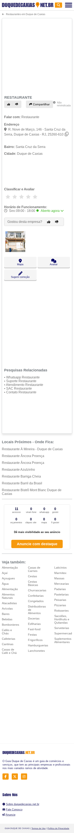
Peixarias (60, 599)
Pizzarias (60, 605)
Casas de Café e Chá (9, 651)
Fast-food (34, 629)
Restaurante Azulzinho (18, 469)
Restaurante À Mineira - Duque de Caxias (32, 449)
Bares (5, 614)
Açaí (5, 573)
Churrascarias (37, 590)
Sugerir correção (20, 277)
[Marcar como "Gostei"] (9, 104)
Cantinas (7, 644)
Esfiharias (34, 623)
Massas (59, 578)
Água (5, 583)
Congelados (36, 601)
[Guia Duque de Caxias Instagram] (25, 776)
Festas (32, 634)
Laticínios (60, 567)
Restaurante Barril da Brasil (22, 483)
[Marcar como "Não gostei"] (17, 104)
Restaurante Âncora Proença (23, 456)
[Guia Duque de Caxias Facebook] (6, 776)
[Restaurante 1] (15, 251)
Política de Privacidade (58, 828)
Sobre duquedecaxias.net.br (22, 804)
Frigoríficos (35, 640)
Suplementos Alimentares (62, 640)
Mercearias (61, 583)
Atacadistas (9, 603)
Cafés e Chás (7, 631)
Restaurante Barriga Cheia (21, 476)
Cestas (32, 576)
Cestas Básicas (33, 583)
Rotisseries (61, 610)
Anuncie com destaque (37, 544)
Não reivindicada (64, 104)
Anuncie (10, 814)
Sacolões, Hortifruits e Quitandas (61, 619)
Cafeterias (8, 638)
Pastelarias (61, 594)
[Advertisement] (37, 56)
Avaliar (54, 264)
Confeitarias (36, 595)
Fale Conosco (14, 809)
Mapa (20, 264)
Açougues (8, 578)
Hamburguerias (38, 645)
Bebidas (7, 619)
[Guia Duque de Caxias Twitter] (16, 776)
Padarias (60, 589)
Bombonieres (10, 624)
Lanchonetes (36, 650)
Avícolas (7, 608)
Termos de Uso (38, 828)
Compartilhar (41, 104)
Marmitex (60, 573)
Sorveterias (61, 628)
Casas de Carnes (34, 569)
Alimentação (10, 567)
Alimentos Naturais (8, 596)
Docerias (33, 618)
